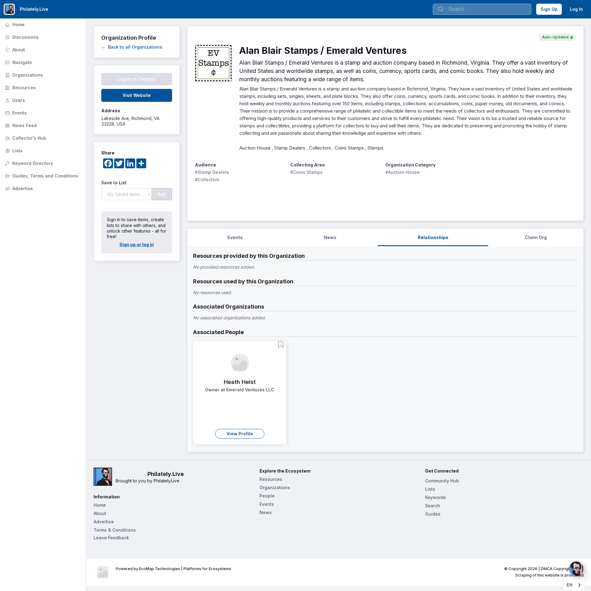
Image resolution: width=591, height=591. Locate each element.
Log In (576, 9)
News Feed (20, 125)
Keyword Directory (28, 163)
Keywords (435, 497)
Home (14, 24)
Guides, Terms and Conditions (41, 175)
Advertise (18, 188)
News (265, 512)
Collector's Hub (25, 138)
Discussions (21, 37)
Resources (20, 87)
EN (569, 585)
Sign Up (549, 9)
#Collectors (207, 179)
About (14, 49)
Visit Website (137, 95)
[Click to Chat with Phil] (576, 568)
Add (162, 194)
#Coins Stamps (306, 172)
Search (432, 505)
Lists (13, 150)
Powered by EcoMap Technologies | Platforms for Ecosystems (173, 568)
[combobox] (574, 585)
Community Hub (442, 480)
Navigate (18, 62)
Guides (432, 514)
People (267, 495)
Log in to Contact (136, 79)
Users (14, 100)
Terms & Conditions (115, 530)
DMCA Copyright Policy (562, 568)
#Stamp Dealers (212, 172)
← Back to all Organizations (131, 47)
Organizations (23, 75)
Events (15, 112)
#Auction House (402, 172)
